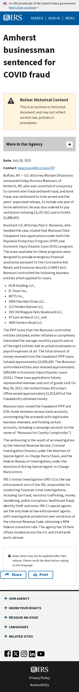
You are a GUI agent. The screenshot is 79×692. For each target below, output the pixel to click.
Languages (18, 627)
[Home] (12, 17)
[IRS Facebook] (7, 653)
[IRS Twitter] (16, 653)
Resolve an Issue (23, 617)
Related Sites (21, 636)
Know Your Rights (25, 608)
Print (44, 574)
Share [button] (17, 574)
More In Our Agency (24, 144)
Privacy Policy (39, 678)
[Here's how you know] (39, 5)
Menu (70, 18)
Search (37, 18)
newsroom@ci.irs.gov (34, 168)
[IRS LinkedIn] (32, 653)
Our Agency (19, 598)
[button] (54, 18)
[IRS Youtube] (41, 653)
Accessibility (39, 685)
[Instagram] (24, 653)
